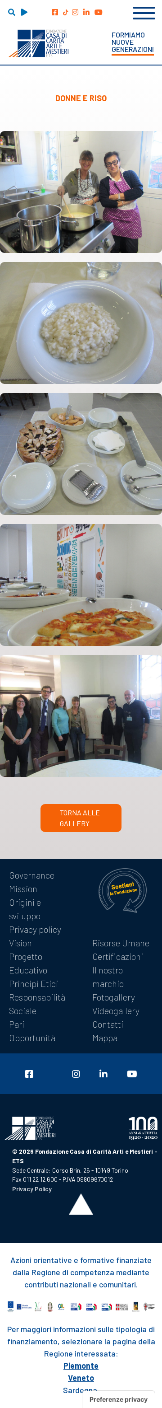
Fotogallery (113, 997)
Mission (23, 888)
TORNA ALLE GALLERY (80, 818)
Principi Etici (33, 983)
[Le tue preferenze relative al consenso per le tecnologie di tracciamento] (118, 1399)
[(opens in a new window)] (55, 12)
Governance (31, 875)
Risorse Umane (120, 942)
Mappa (104, 1037)
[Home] (38, 43)
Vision (20, 942)
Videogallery (116, 1010)
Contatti (107, 1024)
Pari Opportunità (32, 1031)
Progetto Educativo (28, 963)
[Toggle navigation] (144, 12)
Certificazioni (117, 956)
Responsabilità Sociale (37, 1004)
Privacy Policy (32, 1189)
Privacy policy (35, 929)
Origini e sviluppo (25, 909)
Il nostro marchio (108, 976)
